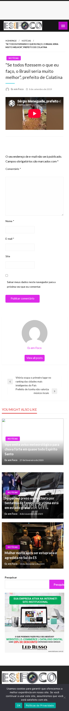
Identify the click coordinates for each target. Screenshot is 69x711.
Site (8, 256)
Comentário (13, 168)
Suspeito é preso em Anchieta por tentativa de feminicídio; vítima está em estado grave (32, 502)
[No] (64, 697)
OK (18, 705)
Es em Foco (17, 89)
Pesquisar (11, 577)
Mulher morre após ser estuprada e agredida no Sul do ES (31, 555)
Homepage (11, 40)
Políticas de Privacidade (40, 705)
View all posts (34, 357)
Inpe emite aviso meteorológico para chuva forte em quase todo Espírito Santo (32, 449)
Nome (10, 221)
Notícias (26, 40)
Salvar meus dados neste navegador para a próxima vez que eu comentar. (31, 284)
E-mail (10, 238)
